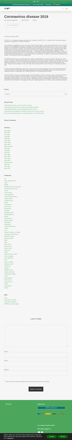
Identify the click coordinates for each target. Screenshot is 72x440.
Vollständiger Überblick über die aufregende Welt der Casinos (20, 109)
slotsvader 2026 (8, 258)
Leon (5, 230)
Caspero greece (8, 198)
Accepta (51, 436)
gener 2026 (7, 144)
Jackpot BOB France (10, 226)
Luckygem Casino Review (11, 234)
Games (6, 216)
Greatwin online (8, 220)
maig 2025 (7, 150)
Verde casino (7, 279)
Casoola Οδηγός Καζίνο (10, 196)
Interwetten (7, 224)
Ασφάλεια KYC (8, 281)
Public (35, 20)
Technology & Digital (9, 274)
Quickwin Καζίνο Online (10, 254)
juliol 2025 (7, 148)
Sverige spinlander (9, 272)
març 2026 (7, 140)
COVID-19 (7, 40)
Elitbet (6, 202)
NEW (5, 240)
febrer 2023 (7, 158)
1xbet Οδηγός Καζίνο (10, 180)
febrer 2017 (7, 166)
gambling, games (9, 212)
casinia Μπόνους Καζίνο (11, 188)
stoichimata (7, 266)
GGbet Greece (8, 218)
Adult (5, 182)
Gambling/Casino (9, 214)
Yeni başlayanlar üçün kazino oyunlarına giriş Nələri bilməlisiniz (21, 107)
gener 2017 (7, 168)
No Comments (14, 25)
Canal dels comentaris (10, 301)
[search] (63, 8)
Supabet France (8, 270)
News (5, 242)
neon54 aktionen (8, 238)
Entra (5, 298)
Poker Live (7, 250)
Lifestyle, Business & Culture (12, 232)
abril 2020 (7, 164)
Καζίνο (6, 283)
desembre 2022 (8, 162)
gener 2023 (7, 160)
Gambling (6, 210)
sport (5, 260)
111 (5, 178)
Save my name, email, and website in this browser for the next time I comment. (27, 381)
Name (6, 351)
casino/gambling (8, 194)
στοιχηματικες (8, 285)
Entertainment (8, 204)
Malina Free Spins (9, 236)
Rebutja (62, 436)
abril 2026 (7, 138)
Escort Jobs (7, 206)
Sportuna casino (8, 264)
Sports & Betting (8, 262)
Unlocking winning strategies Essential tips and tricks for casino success (24, 111)
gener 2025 (7, 154)
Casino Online (8, 192)
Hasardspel (7, 222)
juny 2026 (7, 134)
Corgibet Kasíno (8, 200)
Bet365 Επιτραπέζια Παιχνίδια (12, 186)
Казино (6, 287)
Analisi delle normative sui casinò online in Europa (18, 105)
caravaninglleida (12, 20)
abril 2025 (7, 152)
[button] (67, 9)
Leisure (6, 228)
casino (6, 190)
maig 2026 (7, 136)
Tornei (6, 276)
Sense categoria (8, 256)
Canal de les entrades (10, 300)
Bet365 (6, 184)
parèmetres (10, 438)
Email (6, 360)
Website (6, 369)
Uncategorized (8, 278)
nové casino (7, 244)
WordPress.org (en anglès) (11, 303)
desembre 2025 (8, 146)
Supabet (6, 268)
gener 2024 (7, 156)
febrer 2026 (7, 142)
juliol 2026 (7, 132)
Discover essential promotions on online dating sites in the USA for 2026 (24, 113)
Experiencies (7, 208)
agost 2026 (7, 130)
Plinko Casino (8, 248)
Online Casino (8, 246)
